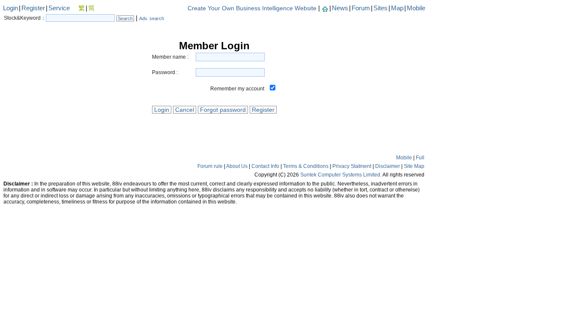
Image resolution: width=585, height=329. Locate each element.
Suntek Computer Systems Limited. (341, 175)
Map (397, 8)
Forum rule (210, 166)
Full (420, 158)
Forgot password (223, 109)
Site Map (414, 166)
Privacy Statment (351, 166)
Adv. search (151, 18)
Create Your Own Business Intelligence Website (252, 8)
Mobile (416, 8)
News (340, 8)
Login (10, 8)
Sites (380, 8)
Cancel (184, 109)
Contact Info (265, 166)
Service (59, 8)
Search (125, 18)
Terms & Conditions (305, 166)
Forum (361, 8)
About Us (237, 166)
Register (33, 8)
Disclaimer (387, 166)
